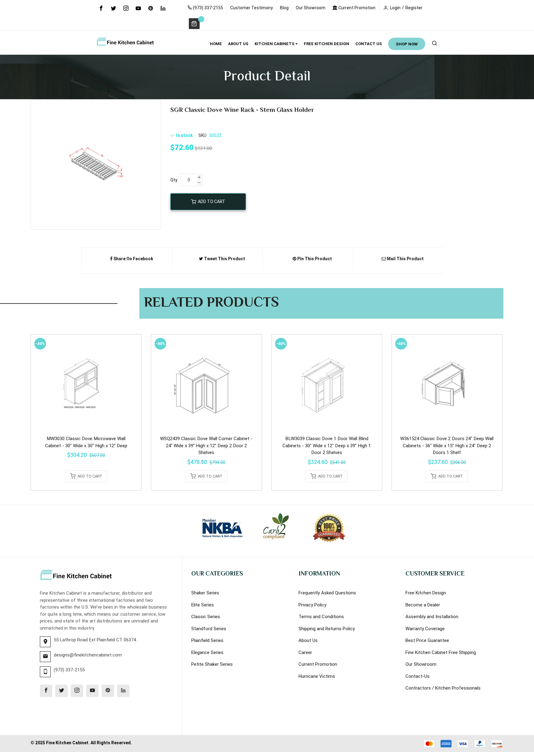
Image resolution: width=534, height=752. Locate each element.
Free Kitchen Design (425, 593)
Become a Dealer (422, 605)
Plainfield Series (207, 640)
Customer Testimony (251, 7)
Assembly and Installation (431, 616)
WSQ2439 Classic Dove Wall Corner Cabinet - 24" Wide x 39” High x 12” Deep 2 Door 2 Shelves (206, 445)
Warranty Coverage (425, 628)
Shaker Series (205, 593)
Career (305, 652)
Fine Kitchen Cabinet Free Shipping (440, 652)
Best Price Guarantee (427, 640)
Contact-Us (417, 676)
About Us (308, 640)
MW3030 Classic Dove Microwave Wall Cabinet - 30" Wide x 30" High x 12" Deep (86, 442)
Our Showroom (310, 7)
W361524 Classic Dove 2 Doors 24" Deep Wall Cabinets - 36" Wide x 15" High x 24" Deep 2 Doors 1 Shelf (447, 445)
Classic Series (205, 616)
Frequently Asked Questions (327, 593)
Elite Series (202, 605)
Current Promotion (356, 7)
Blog (284, 7)
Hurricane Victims (317, 676)
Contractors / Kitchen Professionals (443, 688)
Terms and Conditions (321, 616)
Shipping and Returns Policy (327, 628)
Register (413, 7)
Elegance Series (207, 652)
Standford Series (208, 628)
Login (395, 7)
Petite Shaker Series (212, 664)
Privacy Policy (312, 605)
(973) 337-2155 (207, 7)
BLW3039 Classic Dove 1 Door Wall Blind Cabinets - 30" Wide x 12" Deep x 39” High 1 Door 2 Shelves (326, 445)
